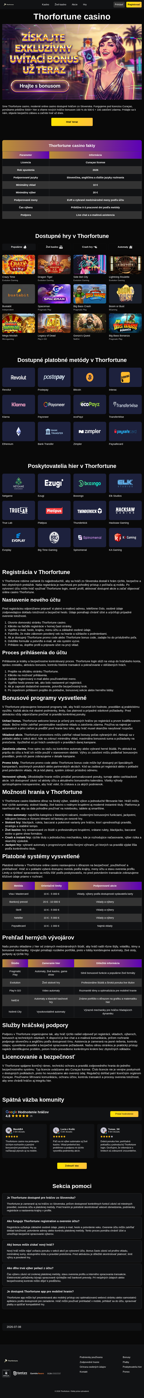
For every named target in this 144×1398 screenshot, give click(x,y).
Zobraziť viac (72, 1166)
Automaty (123, 247)
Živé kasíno (52, 247)
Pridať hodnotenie (124, 1114)
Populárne (16, 247)
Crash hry (87, 247)
